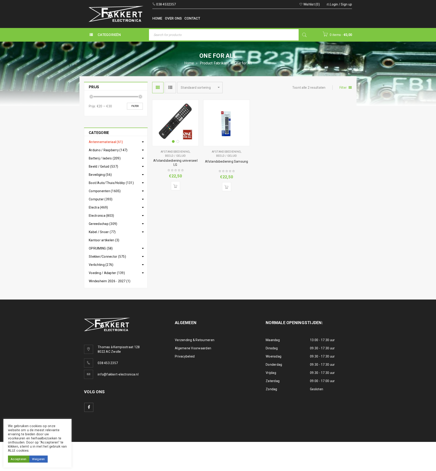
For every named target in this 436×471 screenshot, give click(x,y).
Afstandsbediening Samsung (226, 161)
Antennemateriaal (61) (106, 142)
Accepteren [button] (19, 459)
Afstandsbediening (175, 151)
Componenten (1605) (105, 191)
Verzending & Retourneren (194, 340)
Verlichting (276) (101, 265)
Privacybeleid (185, 356)
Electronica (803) (101, 215)
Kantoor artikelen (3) (104, 240)
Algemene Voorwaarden (193, 348)
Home (189, 63)
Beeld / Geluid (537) (103, 166)
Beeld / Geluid (175, 155)
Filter (135, 106)
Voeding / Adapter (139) (107, 273)
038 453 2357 (108, 363)
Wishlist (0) (311, 4)
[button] (175, 185)
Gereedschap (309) (103, 224)
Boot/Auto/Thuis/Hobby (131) (111, 183)
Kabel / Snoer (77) (102, 232)
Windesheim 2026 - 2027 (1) (110, 281)
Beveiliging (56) (100, 174)
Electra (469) (98, 207)
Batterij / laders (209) (105, 158)
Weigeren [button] (38, 459)
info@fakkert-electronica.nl (118, 374)
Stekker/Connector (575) (107, 256)
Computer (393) (101, 199)
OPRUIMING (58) (101, 248)
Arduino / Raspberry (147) (108, 150)
